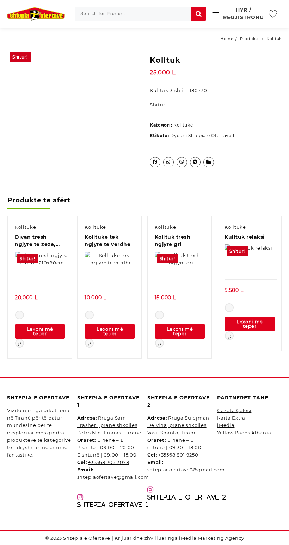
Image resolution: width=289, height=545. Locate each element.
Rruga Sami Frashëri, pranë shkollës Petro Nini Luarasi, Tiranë (109, 425)
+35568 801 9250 (178, 455)
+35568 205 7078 (108, 462)
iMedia (225, 425)
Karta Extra (231, 418)
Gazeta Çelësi (234, 410)
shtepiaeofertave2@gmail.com (186, 469)
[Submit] (198, 14)
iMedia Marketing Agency (211, 538)
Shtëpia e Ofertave (86, 538)
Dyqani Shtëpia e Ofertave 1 (202, 135)
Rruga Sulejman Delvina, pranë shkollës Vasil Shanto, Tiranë (178, 425)
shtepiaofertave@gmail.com (113, 477)
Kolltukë (183, 125)
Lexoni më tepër (40, 331)
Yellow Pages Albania (244, 432)
